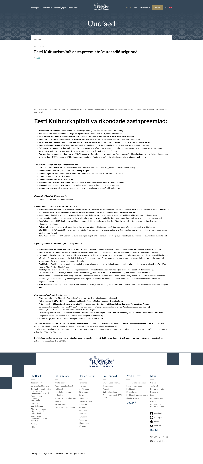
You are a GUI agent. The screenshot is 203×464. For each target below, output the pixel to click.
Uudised (127, 7)
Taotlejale (35, 7)
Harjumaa (83, 383)
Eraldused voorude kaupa (137, 395)
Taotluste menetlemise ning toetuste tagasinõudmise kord (41, 391)
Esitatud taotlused (134, 386)
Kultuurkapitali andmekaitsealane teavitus (39, 418)
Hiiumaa (82, 386)
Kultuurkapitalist (157, 389)
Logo (152, 395)
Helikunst (59, 389)
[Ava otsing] (166, 8)
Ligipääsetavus (132, 398)
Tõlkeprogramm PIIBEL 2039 (112, 396)
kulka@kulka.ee (160, 441)
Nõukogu (34, 424)
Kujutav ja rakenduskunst (65, 398)
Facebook (158, 413)
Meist (135, 7)
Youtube (157, 426)
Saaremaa (83, 414)
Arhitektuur (59, 383)
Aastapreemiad (156, 398)
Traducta (106, 389)
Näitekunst (59, 401)
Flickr (156, 422)
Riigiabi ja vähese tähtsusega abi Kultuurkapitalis (38, 411)
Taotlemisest (36, 383)
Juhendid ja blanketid (40, 386)
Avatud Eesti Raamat (111, 383)
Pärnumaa (83, 407)
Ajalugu (153, 401)
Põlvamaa (83, 404)
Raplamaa (83, 410)
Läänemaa (83, 398)
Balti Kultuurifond (110, 392)
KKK (33, 427)
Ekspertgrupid (60, 7)
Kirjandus (59, 395)
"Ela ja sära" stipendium (65, 407)
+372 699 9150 (161, 437)
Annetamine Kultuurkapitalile (157, 405)
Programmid (73, 7)
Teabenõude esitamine (136, 383)
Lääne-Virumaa (85, 401)
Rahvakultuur (60, 404)
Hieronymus (108, 386)
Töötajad (154, 386)
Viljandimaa (84, 423)
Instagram (158, 417)
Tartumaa (83, 417)
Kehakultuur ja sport (63, 392)
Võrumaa (82, 426)
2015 (38, 58)
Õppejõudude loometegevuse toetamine (37, 398)
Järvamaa (83, 395)
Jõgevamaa (83, 392)
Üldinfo (153, 383)
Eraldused (130, 389)
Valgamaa (83, 420)
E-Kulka (156, 7)
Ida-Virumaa (84, 389)
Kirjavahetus (131, 392)
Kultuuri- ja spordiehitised (37, 405)
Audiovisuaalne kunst (64, 386)
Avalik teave (145, 7)
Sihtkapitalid (46, 7)
